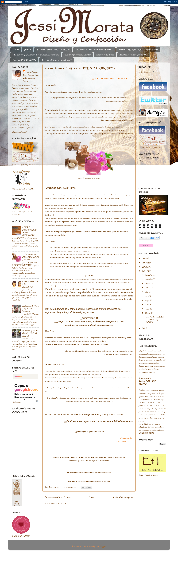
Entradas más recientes (57, 497)
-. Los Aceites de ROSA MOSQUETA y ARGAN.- (80, 68)
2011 (144, 271)
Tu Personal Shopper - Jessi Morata (56, 60)
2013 (144, 262)
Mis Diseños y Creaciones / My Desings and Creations (36, 55)
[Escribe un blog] (84, 487)
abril (147, 304)
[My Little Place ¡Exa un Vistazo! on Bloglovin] (149, 239)
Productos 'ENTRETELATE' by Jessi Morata (138, 49)
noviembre (149, 279)
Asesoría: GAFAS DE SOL (24, 60)
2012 (144, 267)
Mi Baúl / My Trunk (105, 55)
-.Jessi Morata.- (32, 71)
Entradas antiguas (123, 497)
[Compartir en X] (86, 487)
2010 (145, 328)
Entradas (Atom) (62, 503)
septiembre (149, 287)
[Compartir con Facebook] (89, 487)
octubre (148, 283)
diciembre (149, 274)
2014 (144, 258)
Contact (27, 49)
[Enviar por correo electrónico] (82, 487)
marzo (147, 308)
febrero (148, 313)
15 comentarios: (69, 487)
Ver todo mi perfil (19, 131)
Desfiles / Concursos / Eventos (77, 55)
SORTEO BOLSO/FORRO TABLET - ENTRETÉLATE (29, 231)
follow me (17, 402)
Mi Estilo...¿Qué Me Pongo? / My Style (30, 331)
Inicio (16, 49)
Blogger (103, 546)
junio (147, 296)
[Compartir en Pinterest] (91, 487)
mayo (147, 300)
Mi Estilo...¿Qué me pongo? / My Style (53, 49)
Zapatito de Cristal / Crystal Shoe (133, 55)
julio (147, 291)
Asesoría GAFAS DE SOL (30, 282)
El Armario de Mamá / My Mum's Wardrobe (94, 49)
